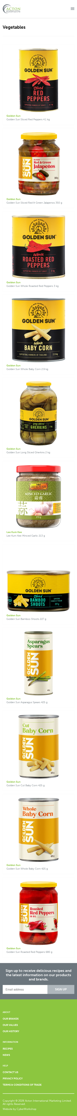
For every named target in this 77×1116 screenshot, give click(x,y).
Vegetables (14, 27)
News (6, 1055)
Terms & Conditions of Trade (22, 1084)
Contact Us (10, 1072)
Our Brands (11, 1018)
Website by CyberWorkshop (19, 1109)
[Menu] (72, 9)
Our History (11, 1031)
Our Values (10, 1025)
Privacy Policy (13, 1078)
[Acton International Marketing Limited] (14, 9)
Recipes (8, 1048)
